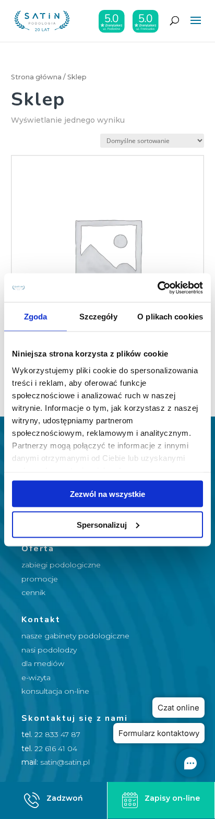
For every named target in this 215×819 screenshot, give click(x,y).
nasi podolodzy (49, 650)
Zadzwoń (64, 798)
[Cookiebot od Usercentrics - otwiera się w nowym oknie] (157, 287)
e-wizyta (36, 677)
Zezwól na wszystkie (107, 494)
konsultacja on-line (55, 691)
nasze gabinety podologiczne (75, 635)
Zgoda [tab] (35, 316)
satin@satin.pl (65, 762)
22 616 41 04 (55, 748)
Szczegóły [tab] (98, 316)
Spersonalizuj (102, 524)
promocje (39, 579)
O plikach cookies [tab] (170, 316)
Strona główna (36, 77)
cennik (33, 592)
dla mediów (42, 663)
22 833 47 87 (57, 734)
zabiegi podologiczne (61, 564)
